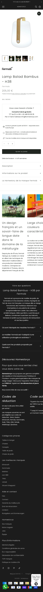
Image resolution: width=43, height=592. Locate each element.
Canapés (5, 447)
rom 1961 (5, 475)
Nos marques (7, 524)
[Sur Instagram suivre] (9, 568)
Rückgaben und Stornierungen (13, 513)
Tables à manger (8, 440)
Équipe (4, 534)
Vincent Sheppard (8, 485)
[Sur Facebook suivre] (3, 568)
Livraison (5, 510)
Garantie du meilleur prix (11, 503)
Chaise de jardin (8, 454)
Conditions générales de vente (13, 548)
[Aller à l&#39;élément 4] (25, 58)
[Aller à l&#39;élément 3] (18, 58)
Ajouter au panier (21, 152)
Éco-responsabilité (9, 552)
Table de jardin (7, 451)
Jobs (3, 531)
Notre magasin (7, 527)
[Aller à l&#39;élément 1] (5, 58)
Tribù (4, 478)
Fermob (6, 86)
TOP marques (7, 559)
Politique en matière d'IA (11, 562)
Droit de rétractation (9, 506)
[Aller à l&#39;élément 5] (32, 58)
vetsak (4, 482)
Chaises (5, 444)
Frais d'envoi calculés (18, 94)
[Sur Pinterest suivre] (14, 568)
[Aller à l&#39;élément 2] (12, 58)
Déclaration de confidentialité (13, 555)
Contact (5, 499)
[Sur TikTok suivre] (19, 568)
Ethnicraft (5, 465)
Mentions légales (8, 545)
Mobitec (5, 472)
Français (28, 574)
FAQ (3, 496)
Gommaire (6, 468)
